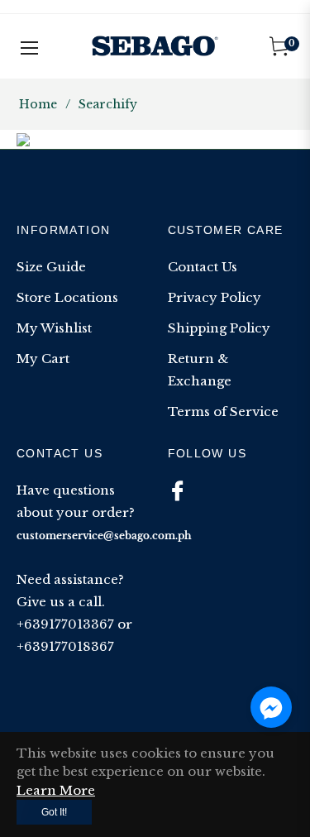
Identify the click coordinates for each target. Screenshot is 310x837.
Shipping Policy (219, 328)
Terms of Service (223, 411)
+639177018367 (65, 646)
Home (38, 104)
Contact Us (202, 267)
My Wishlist (54, 328)
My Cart (43, 358)
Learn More (56, 790)
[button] (271, 707)
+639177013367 (65, 624)
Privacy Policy (214, 297)
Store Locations (67, 297)
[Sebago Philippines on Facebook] (178, 490)
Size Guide (51, 267)
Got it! (54, 812)
